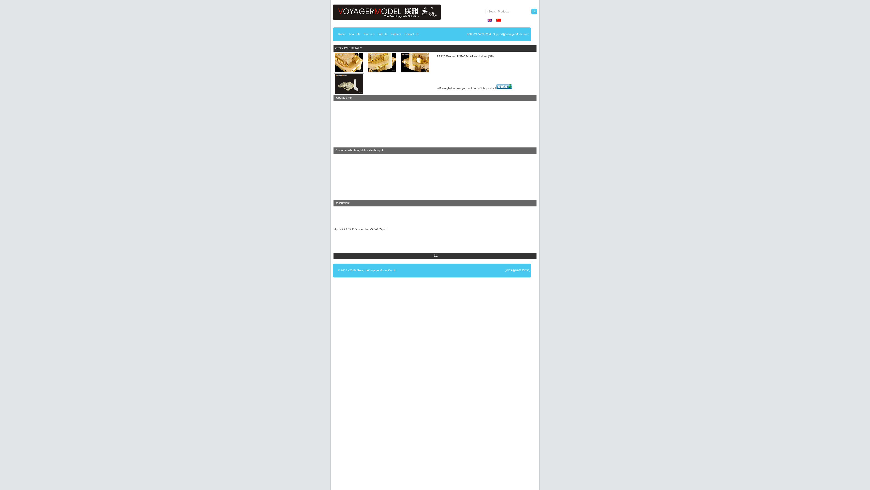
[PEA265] (349, 62)
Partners (396, 34)
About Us (354, 34)
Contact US (411, 34)
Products (369, 34)
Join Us (382, 34)
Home (342, 34)
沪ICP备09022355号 (518, 270)
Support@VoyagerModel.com (511, 34)
